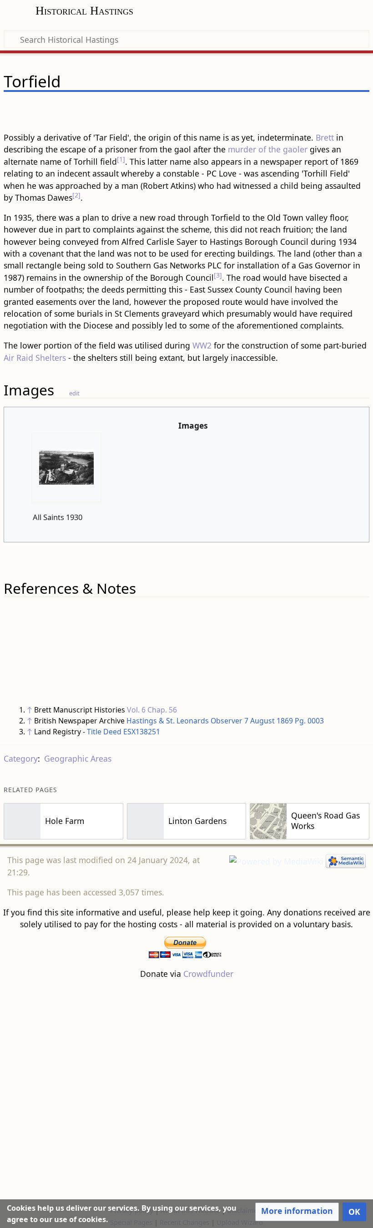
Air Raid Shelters (35, 357)
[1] (121, 159)
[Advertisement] (186, 1092)
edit (74, 393)
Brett (325, 137)
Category (21, 758)
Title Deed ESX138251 (123, 732)
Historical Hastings (84, 10)
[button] (297, 1212)
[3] (218, 275)
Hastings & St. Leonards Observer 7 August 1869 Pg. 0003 (225, 721)
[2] (76, 195)
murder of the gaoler (267, 149)
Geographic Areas (77, 758)
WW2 (202, 345)
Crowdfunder (208, 973)
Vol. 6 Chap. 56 (152, 710)
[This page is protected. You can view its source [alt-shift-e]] (316, 108)
